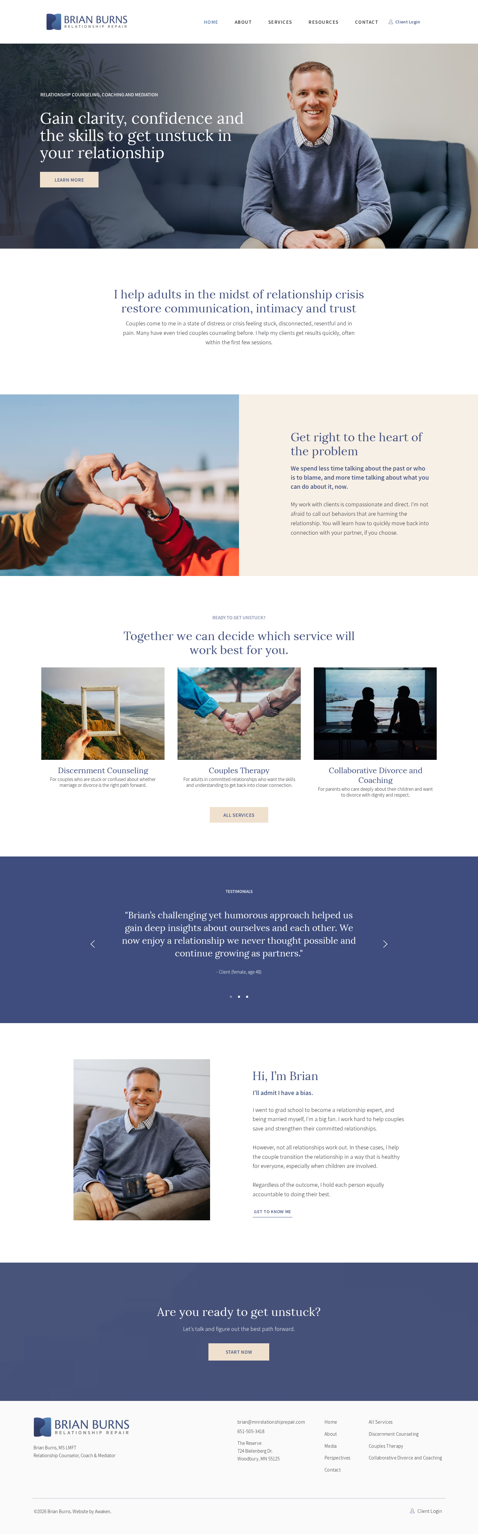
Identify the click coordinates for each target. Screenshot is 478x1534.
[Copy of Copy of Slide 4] (247, 997)
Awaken (102, 1511)
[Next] (385, 944)
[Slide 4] (231, 997)
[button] (280, 21)
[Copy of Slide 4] (239, 997)
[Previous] (92, 944)
